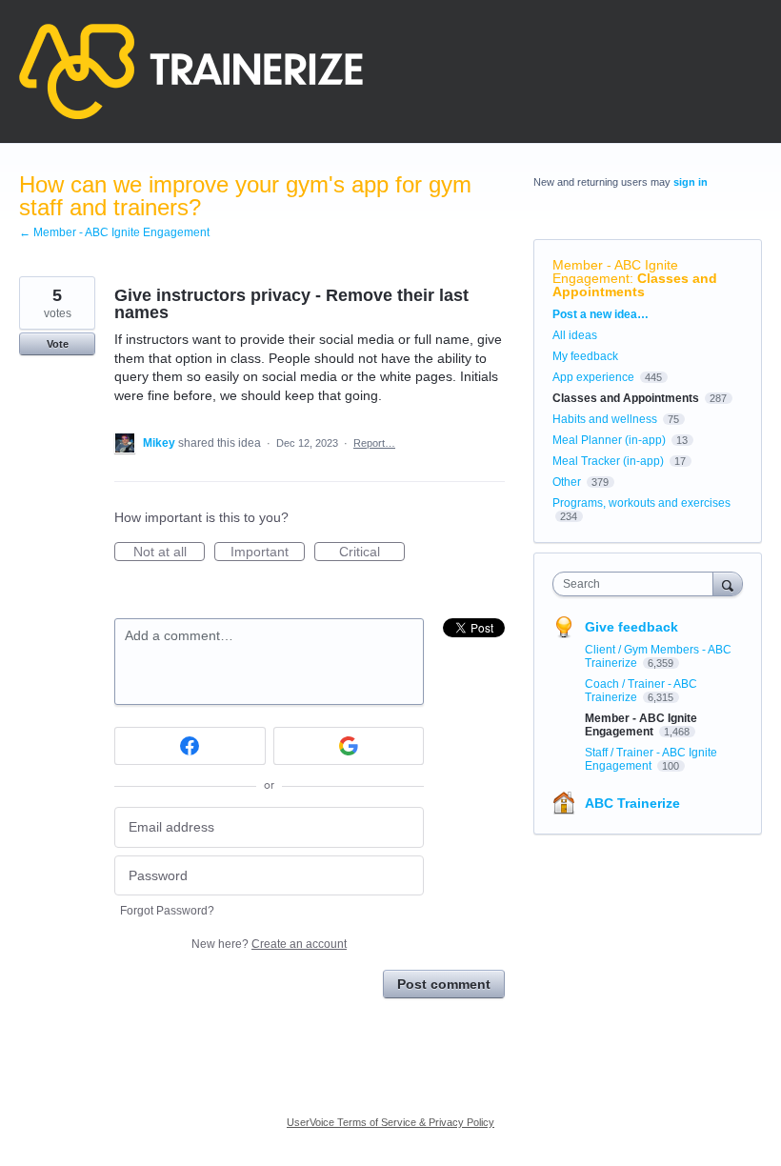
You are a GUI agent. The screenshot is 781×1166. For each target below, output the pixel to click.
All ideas (574, 335)
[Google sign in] (349, 746)
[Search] (727, 583)
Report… (374, 443)
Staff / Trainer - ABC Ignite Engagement (651, 759)
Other (566, 482)
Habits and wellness (604, 419)
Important (267, 552)
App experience (593, 377)
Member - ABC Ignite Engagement (615, 271)
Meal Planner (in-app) (609, 440)
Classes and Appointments (634, 285)
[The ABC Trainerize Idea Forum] (191, 71)
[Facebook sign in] (190, 746)
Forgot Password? (167, 910)
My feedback (585, 356)
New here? (269, 944)
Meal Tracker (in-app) (608, 461)
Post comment (444, 984)
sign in (690, 182)
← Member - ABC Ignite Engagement (114, 232)
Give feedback (631, 626)
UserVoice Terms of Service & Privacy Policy (390, 1122)
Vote (58, 344)
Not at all (169, 552)
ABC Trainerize (632, 803)
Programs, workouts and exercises (641, 503)
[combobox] (637, 584)
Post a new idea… (600, 314)
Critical (372, 552)
